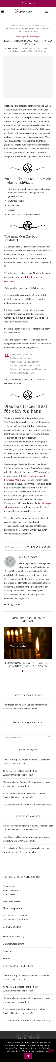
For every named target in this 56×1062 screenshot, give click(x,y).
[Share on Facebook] (31, 547)
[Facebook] (22, 3)
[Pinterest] (33, 3)
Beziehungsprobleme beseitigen (19, 28)
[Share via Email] (49, 547)
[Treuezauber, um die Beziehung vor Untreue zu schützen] (28, 643)
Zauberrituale (24, 25)
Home (14, 25)
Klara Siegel (13, 48)
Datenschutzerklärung (13, 943)
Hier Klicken (15, 901)
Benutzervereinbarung (13, 936)
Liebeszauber (37, 25)
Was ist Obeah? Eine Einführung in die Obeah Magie (27, 804)
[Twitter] (26, 3)
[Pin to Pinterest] (37, 547)
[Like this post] (28, 547)
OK (28, 1056)
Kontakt (7, 958)
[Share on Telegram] (45, 547)
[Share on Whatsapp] (42, 547)
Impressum (8, 951)
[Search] (53, 11)
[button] (6, 649)
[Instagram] (30, 3)
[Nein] (51, 1050)
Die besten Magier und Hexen (28, 722)
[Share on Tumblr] (39, 547)
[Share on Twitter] (34, 547)
